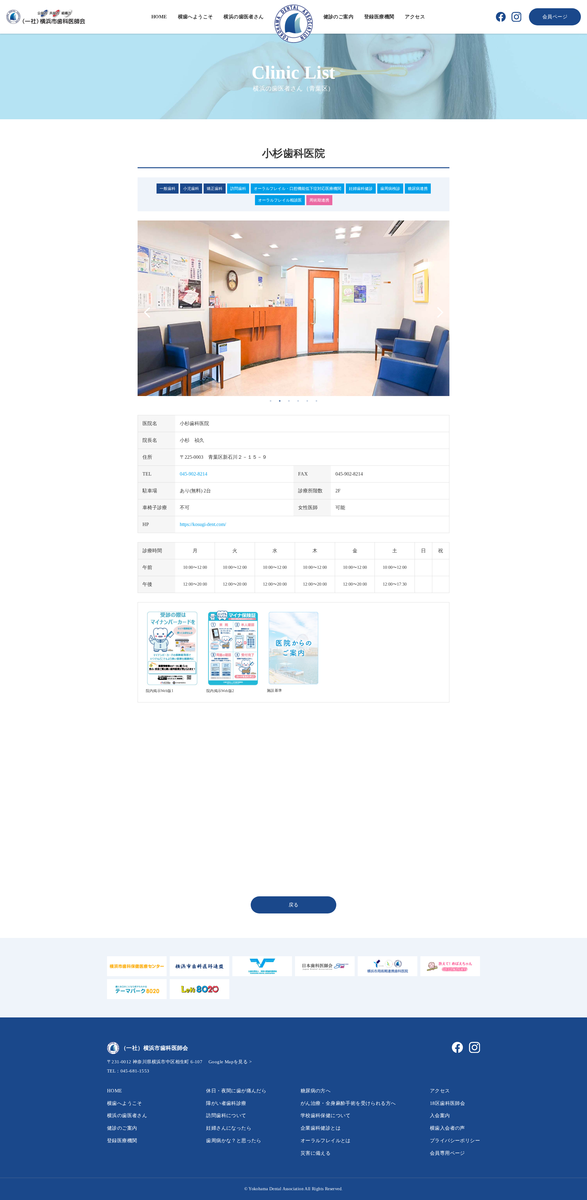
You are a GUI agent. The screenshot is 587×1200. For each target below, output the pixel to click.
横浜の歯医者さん (243, 16)
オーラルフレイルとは (326, 1140)
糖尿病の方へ (315, 1090)
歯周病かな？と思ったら (233, 1140)
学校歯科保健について (326, 1115)
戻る (294, 904)
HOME (159, 16)
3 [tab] (289, 401)
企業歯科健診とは (321, 1128)
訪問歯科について (226, 1115)
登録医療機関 (379, 16)
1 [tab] (271, 401)
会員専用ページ (447, 1153)
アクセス (415, 16)
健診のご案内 (338, 16)
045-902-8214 (193, 473)
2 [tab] (280, 401)
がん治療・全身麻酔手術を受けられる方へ (348, 1103)
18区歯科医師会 (447, 1103)
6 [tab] (316, 401)
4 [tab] (298, 401)
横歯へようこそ (195, 16)
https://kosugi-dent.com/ (203, 524)
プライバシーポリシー (455, 1140)
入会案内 (440, 1115)
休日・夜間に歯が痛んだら (236, 1090)
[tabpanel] (293, 308)
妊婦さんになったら (228, 1128)
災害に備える (315, 1153)
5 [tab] (307, 401)
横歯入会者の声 (447, 1128)
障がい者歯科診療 (226, 1103)
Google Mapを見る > (230, 1061)
